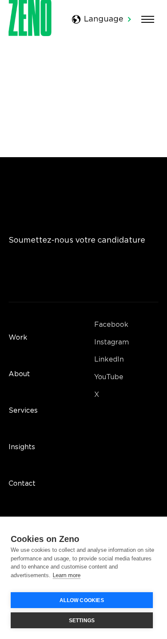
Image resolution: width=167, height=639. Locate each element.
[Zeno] (30, 33)
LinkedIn (109, 359)
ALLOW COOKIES (82, 600)
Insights (22, 447)
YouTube (108, 377)
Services (23, 411)
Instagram (111, 342)
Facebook (111, 325)
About (19, 374)
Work (18, 338)
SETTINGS (82, 621)
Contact (22, 484)
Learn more (67, 575)
